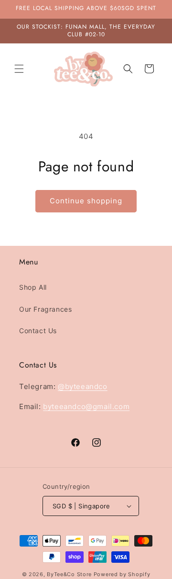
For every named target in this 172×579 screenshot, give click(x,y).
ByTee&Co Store (69, 574)
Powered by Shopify (122, 574)
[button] (19, 68)
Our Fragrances (45, 309)
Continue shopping (86, 200)
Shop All (33, 287)
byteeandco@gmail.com (86, 406)
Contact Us (38, 330)
